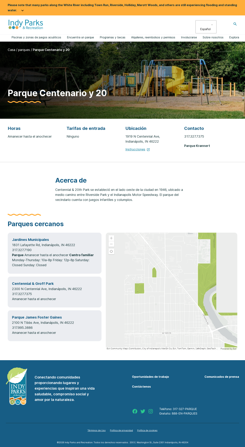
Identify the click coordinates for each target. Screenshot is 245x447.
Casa (11, 50)
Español (205, 29)
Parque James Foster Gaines (37, 317)
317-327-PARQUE (185, 409)
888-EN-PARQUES (184, 413)
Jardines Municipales (30, 239)
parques (24, 50)
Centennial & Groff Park (33, 283)
